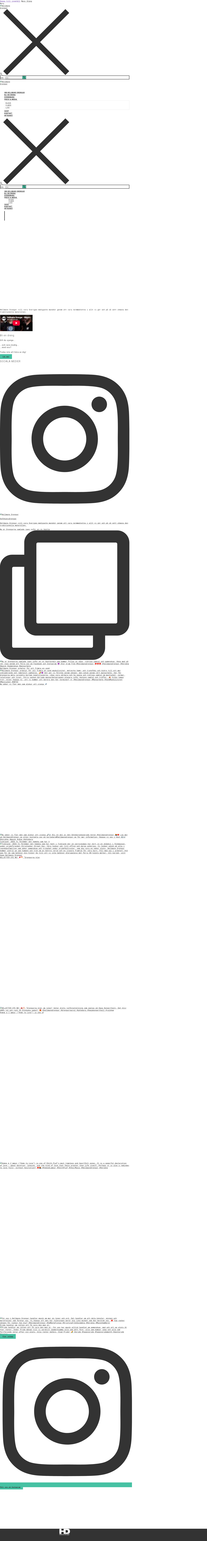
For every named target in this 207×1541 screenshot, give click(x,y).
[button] (64, 301)
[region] (64, 266)
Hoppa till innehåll (10, 1)
